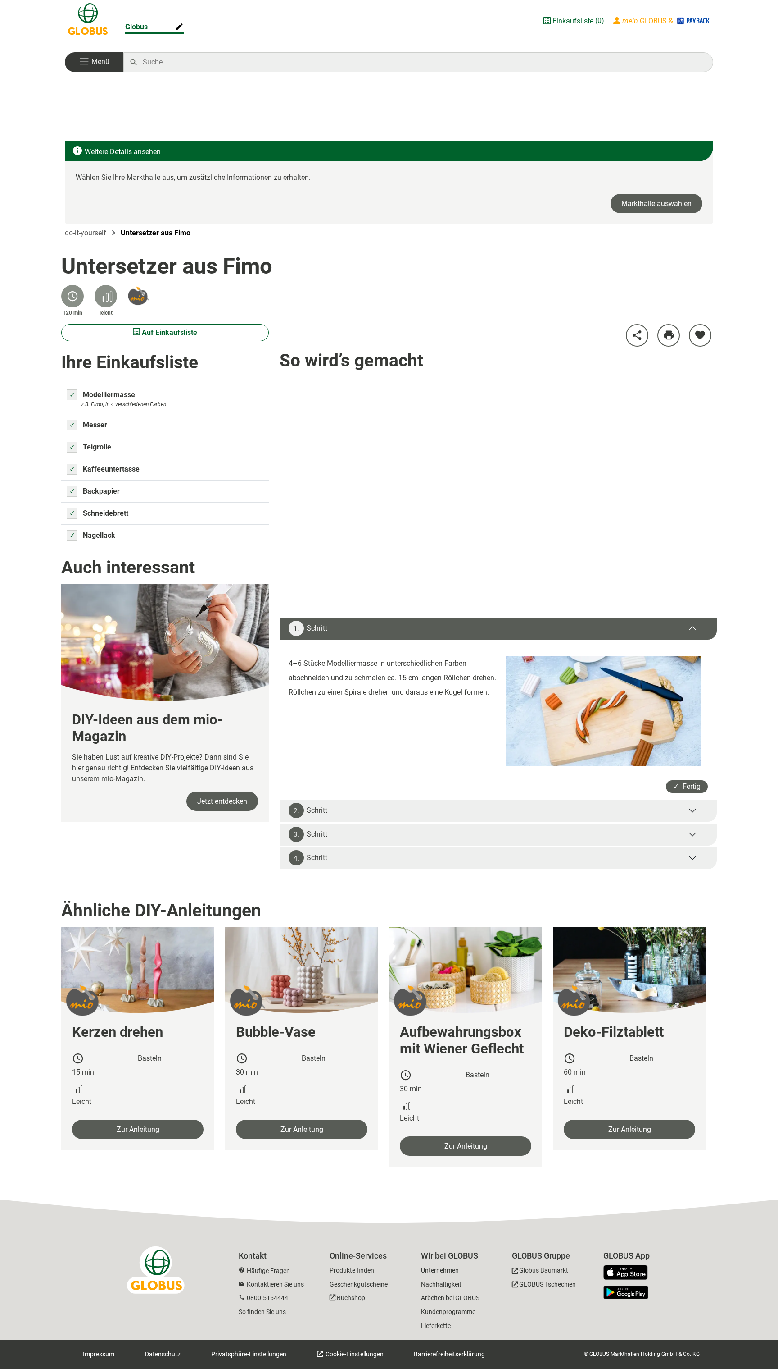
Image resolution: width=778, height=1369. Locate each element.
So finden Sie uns (262, 1311)
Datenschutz (163, 1354)
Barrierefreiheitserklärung (449, 1354)
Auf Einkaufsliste (168, 332)
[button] (94, 62)
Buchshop (351, 1297)
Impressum (98, 1354)
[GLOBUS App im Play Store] (625, 1292)
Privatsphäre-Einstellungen (248, 1354)
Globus (136, 27)
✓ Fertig (687, 786)
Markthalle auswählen (656, 203)
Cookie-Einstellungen (354, 1354)
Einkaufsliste (572, 21)
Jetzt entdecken (222, 801)
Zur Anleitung (138, 1129)
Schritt (310, 628)
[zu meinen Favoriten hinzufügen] (700, 335)
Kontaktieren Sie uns (275, 1284)
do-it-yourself (85, 233)
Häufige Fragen (268, 1270)
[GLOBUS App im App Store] (629, 1273)
